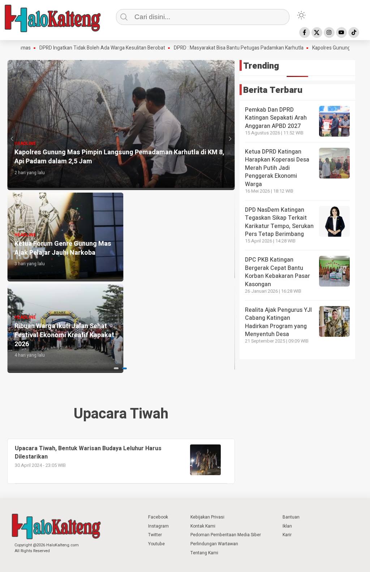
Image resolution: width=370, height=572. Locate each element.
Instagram (158, 526)
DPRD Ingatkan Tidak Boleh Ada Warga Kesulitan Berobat (81, 48)
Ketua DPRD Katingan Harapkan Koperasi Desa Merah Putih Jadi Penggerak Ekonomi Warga (277, 168)
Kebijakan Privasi (207, 517)
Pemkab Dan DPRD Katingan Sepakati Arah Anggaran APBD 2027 (276, 118)
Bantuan (291, 517)
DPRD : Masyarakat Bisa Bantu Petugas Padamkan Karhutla (217, 48)
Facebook (158, 517)
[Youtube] (341, 32)
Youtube (156, 544)
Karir (287, 535)
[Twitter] (316, 32)
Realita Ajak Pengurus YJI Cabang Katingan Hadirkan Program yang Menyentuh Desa (278, 322)
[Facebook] (304, 32)
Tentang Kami (204, 553)
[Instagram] (329, 32)
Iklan (287, 526)
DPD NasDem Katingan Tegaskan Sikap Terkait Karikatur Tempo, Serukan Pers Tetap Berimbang (279, 222)
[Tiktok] (353, 32)
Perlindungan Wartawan (214, 544)
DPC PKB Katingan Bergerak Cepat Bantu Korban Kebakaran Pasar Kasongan (277, 271)
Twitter (155, 535)
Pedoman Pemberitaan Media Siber (225, 535)
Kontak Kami (202, 526)
